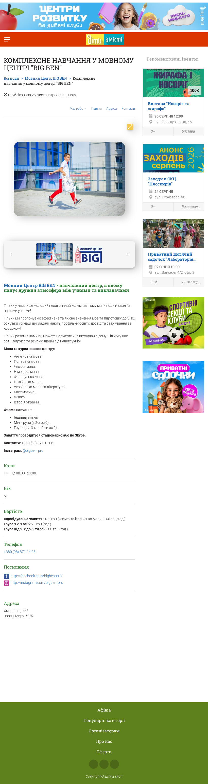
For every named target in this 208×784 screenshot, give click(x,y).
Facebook (93, 764)
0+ (153, 207)
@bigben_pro (33, 450)
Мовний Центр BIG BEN (30, 285)
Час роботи (78, 108)
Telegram (114, 764)
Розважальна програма (191, 207)
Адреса (112, 108)
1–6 (154, 282)
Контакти (128, 108)
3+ (153, 131)
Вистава (188, 131)
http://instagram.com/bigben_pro (36, 582)
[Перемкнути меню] (7, 39)
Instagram (104, 764)
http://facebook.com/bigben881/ (36, 576)
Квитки (96, 108)
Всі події (11, 78)
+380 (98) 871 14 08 (20, 552)
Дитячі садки (191, 282)
